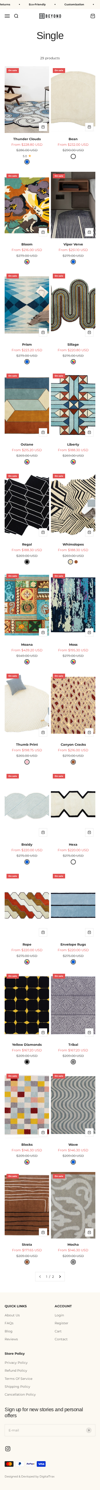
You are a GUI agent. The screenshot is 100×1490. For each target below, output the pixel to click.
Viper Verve (73, 244)
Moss (73, 644)
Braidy (26, 844)
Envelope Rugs (73, 944)
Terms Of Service (18, 1379)
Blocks (27, 1144)
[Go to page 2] (60, 1276)
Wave (73, 1144)
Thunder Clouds (27, 139)
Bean (73, 139)
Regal (27, 544)
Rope (27, 944)
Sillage (73, 344)
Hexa (73, 844)
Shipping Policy (17, 1386)
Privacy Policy (16, 1363)
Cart (58, 1331)
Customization (63, 4)
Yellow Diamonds (27, 1045)
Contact (61, 1339)
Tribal (73, 1045)
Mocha (73, 1244)
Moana (27, 644)
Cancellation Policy (20, 1394)
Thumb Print (27, 744)
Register (61, 1323)
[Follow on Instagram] (8, 1449)
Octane (27, 444)
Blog (9, 1331)
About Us (12, 1315)
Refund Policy (16, 1370)
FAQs (9, 1323)
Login (59, 1315)
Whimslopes (73, 544)
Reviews (11, 1339)
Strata (27, 1244)
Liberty (73, 444)
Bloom (27, 244)
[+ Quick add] (43, 127)
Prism (27, 344)
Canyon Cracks (73, 744)
